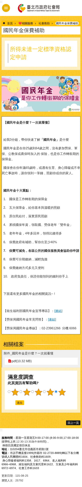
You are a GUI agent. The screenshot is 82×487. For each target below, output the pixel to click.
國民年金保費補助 (67, 23)
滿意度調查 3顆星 (38, 392)
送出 (11, 402)
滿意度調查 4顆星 (50, 392)
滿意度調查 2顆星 (26, 392)
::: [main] (3, 19)
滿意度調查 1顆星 (15, 392)
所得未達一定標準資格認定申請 (40, 53)
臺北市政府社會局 (38, 8)
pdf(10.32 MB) (22, 361)
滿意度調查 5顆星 (62, 392)
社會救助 (44, 23)
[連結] (58, 311)
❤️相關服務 (25, 23)
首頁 (10, 23)
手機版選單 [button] (6, 8)
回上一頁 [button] (73, 422)
